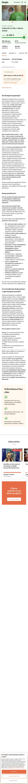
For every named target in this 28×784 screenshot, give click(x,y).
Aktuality (12, 53)
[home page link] (5, 2)
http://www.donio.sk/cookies (16, 767)
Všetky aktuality (6, 87)
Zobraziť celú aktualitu (10, 82)
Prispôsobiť (13, 780)
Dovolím (14, 771)
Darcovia (23, 53)
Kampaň (4, 53)
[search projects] (22, 2)
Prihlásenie (17, 2)
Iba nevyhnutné (14, 776)
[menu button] (25, 2)
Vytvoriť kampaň (14, 499)
